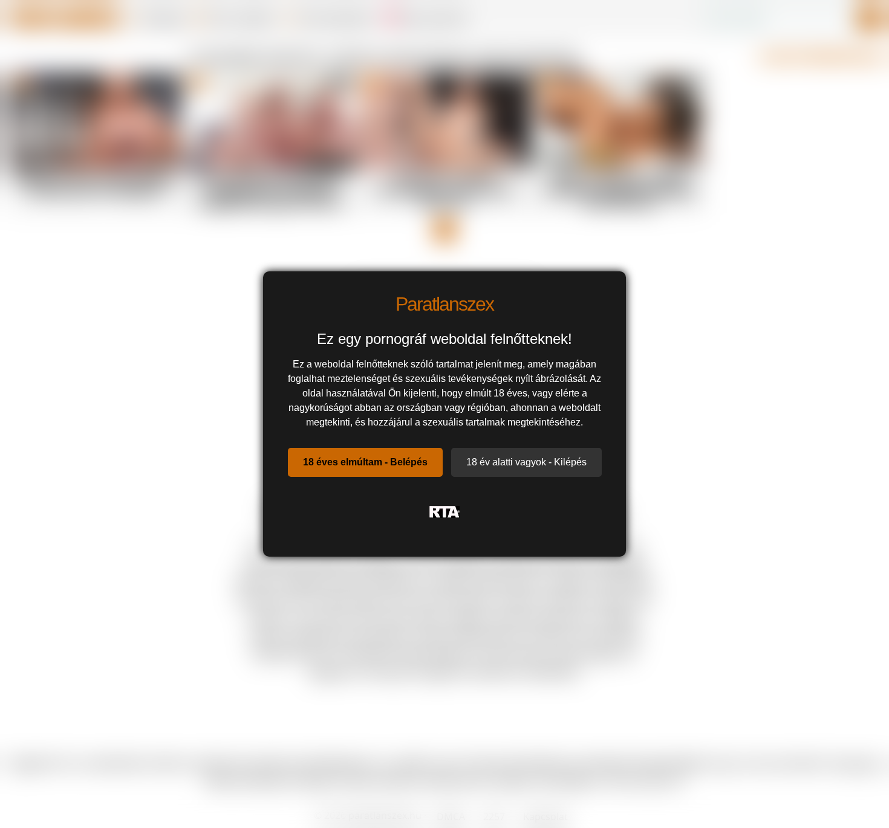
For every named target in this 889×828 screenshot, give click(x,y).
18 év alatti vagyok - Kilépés (526, 462)
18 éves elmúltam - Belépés (365, 462)
